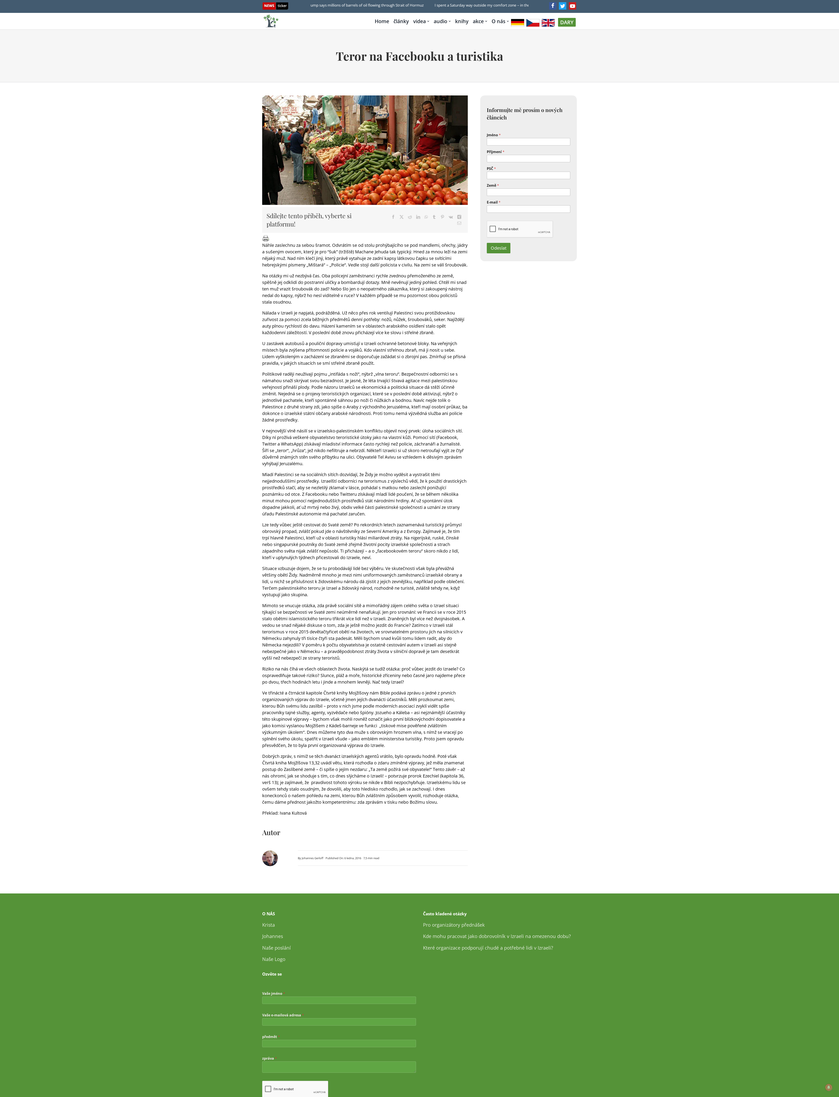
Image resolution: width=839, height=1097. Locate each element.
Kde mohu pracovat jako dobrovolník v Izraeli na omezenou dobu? (497, 936)
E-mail (494, 202)
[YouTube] (572, 6)
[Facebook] (552, 6)
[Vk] (451, 217)
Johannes (272, 936)
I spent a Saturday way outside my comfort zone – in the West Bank (453, 5)
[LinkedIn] (418, 217)
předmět (271, 1037)
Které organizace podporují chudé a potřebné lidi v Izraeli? (488, 947)
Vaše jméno (273, 994)
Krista (268, 924)
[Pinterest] (442, 217)
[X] (401, 217)
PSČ (491, 169)
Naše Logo (273, 959)
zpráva (269, 1058)
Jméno (494, 135)
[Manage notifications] (828, 1087)
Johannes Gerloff (312, 858)
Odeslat (498, 248)
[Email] (459, 223)
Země (493, 185)
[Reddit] (410, 217)
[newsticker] (275, 4)
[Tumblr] (434, 217)
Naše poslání (276, 947)
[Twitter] (562, 6)
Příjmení (495, 152)
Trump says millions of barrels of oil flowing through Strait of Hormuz (326, 5)
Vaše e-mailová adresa (283, 1015)
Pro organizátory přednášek (454, 924)
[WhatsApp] (426, 217)
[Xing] (459, 217)
